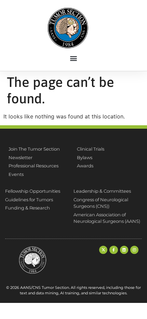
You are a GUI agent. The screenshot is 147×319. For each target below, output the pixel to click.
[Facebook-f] (113, 250)
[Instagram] (134, 250)
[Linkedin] (124, 250)
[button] (73, 58)
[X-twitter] (103, 250)
